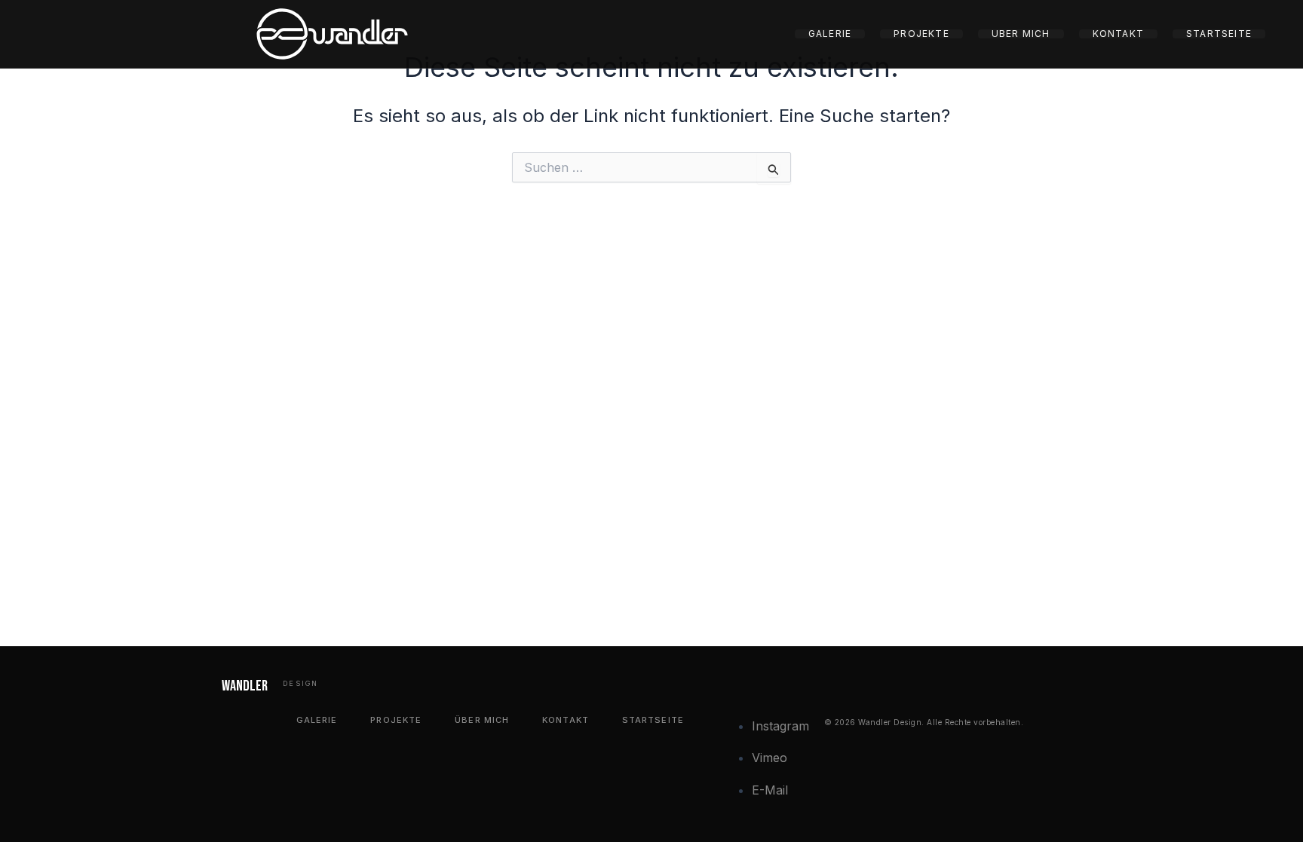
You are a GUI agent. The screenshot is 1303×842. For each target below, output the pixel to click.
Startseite (1219, 33)
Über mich (1021, 33)
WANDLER (245, 686)
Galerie (829, 33)
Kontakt (1118, 33)
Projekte (921, 33)
